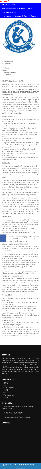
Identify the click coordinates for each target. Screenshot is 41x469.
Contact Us (34, 16)
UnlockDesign (18, 465)
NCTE (5, 383)
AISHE (5, 397)
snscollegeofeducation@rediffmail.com (17, 417)
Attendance (8, 16)
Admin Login (20, 468)
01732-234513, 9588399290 (13, 413)
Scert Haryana (8, 388)
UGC (5, 393)
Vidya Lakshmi (8, 395)
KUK (5, 385)
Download (18, 16)
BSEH (5, 390)
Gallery (26, 16)
